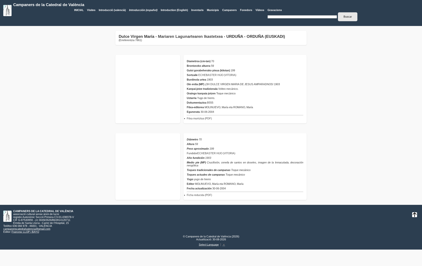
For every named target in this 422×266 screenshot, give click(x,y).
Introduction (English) (174, 10)
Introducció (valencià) (112, 10)
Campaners (229, 10)
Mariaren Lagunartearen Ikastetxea (190, 36)
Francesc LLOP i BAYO (25, 231)
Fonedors (246, 10)
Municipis (213, 10)
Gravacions (275, 10)
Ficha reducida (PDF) (199, 195)
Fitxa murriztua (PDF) (199, 118)
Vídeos (260, 10)
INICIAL (79, 10)
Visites (91, 10)
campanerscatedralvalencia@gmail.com (26, 229)
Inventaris (197, 10)
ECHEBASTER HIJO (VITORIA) (217, 75)
